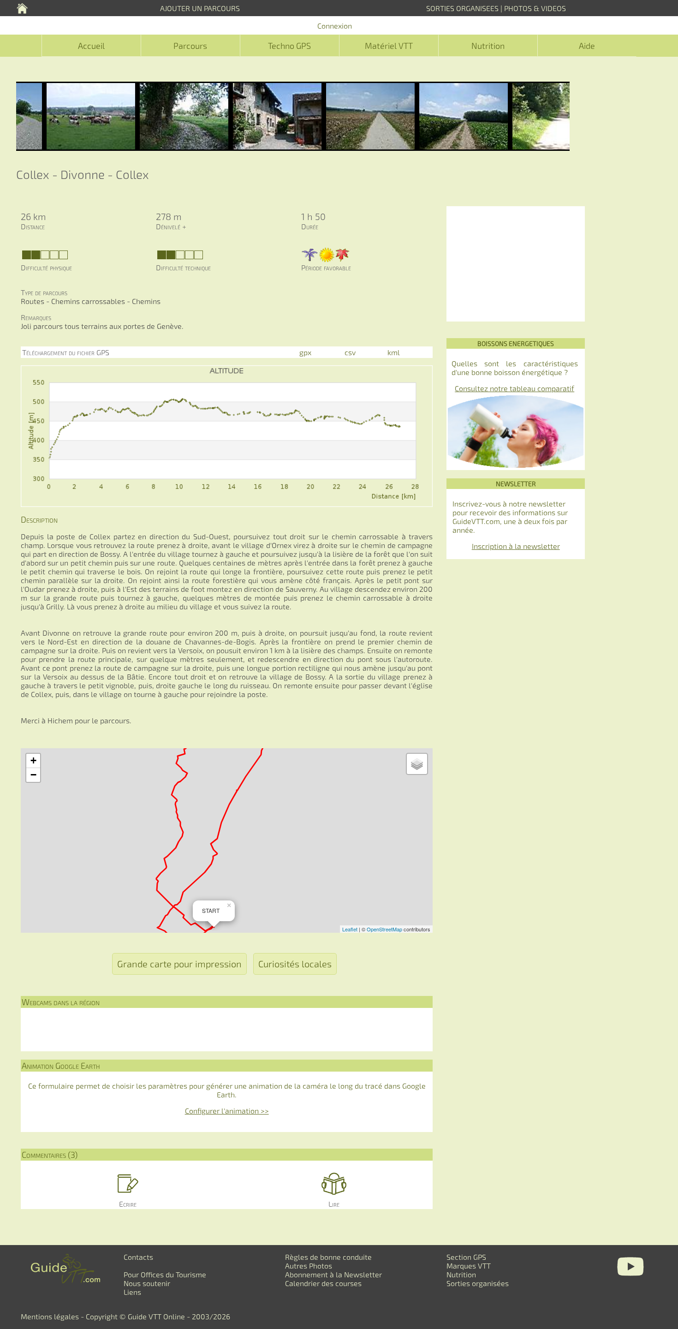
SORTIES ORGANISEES (462, 8)
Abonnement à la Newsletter (333, 1274)
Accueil (91, 46)
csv (350, 352)
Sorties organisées (477, 1283)
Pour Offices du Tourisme (165, 1274)
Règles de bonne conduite (328, 1256)
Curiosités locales (295, 963)
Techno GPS (289, 46)
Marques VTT (468, 1265)
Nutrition (488, 46)
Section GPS (466, 1256)
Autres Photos (308, 1265)
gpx (305, 352)
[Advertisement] (515, 264)
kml (393, 352)
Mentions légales (50, 1316)
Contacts (138, 1256)
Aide (587, 46)
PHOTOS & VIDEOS (535, 8)
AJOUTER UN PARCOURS (200, 8)
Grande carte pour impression (179, 963)
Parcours (190, 46)
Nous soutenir (147, 1283)
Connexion (334, 25)
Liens (132, 1291)
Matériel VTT (389, 46)
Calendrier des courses (323, 1283)
